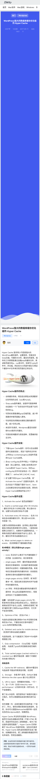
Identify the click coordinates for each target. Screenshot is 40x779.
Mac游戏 (20, 7)
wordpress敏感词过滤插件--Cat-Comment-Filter (30, 767)
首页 (4, 7)
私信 (35, 343)
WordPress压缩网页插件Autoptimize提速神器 (10, 767)
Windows (30, 7)
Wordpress (7, 336)
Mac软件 (11, 7)
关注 (27, 343)
